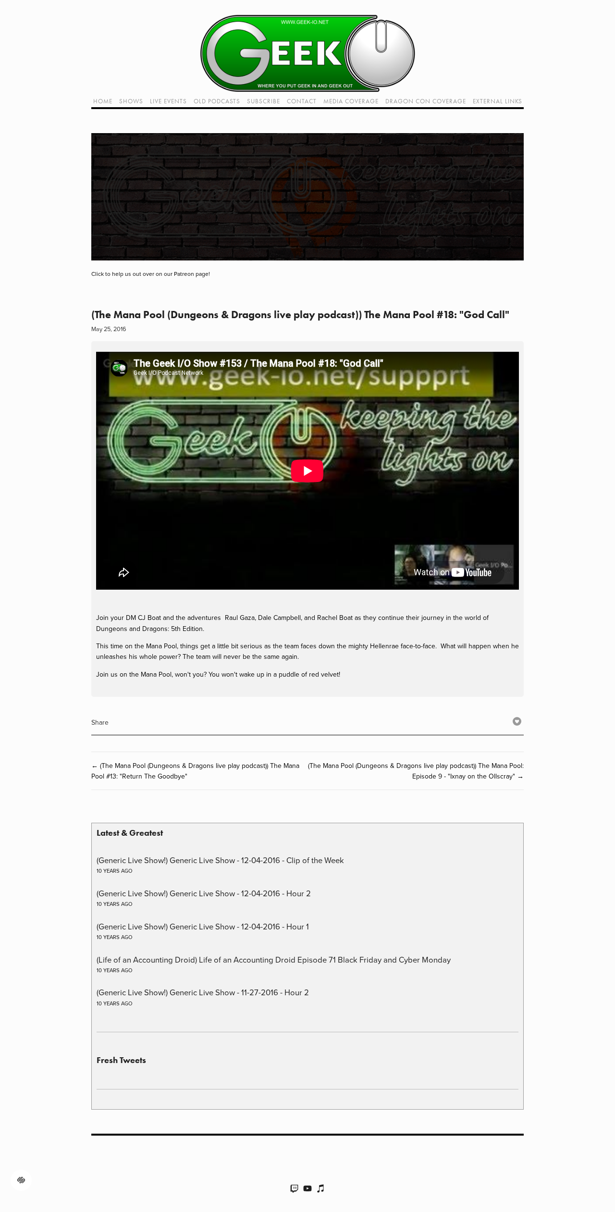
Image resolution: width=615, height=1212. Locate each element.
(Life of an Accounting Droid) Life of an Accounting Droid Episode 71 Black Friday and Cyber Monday (274, 959)
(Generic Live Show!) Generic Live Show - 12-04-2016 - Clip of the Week (220, 860)
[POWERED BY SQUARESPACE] (21, 1175)
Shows (131, 101)
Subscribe (263, 101)
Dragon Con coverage (425, 101)
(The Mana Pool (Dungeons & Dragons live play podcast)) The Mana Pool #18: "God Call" (300, 314)
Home (102, 101)
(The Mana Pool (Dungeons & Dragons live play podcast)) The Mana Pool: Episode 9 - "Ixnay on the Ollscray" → (416, 771)
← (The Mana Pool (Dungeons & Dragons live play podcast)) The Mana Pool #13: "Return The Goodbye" (195, 771)
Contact (302, 101)
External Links (497, 101)
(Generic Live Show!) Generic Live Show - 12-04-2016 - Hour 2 (204, 893)
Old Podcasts (217, 101)
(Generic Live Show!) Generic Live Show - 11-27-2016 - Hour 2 (203, 992)
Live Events (168, 101)
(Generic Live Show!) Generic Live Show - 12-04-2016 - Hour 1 (203, 926)
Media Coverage (351, 101)
